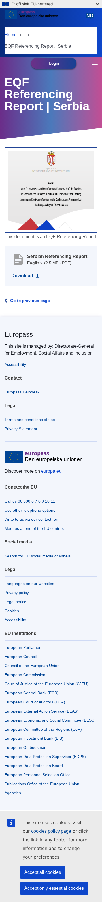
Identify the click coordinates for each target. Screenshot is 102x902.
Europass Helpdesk (22, 392)
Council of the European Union (32, 665)
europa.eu (51, 471)
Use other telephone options (30, 510)
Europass (19, 334)
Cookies (12, 611)
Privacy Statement (21, 428)
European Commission (25, 674)
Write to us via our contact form (33, 519)
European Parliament (23, 647)
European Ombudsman (25, 747)
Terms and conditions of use (30, 419)
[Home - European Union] (44, 18)
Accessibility (15, 364)
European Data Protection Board (34, 765)
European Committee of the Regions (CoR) (43, 729)
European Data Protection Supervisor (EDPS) (45, 756)
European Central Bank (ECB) (31, 693)
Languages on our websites (29, 583)
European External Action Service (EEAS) (41, 711)
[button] (51, 190)
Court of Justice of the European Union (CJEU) (46, 684)
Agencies (13, 793)
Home (11, 34)
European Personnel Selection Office (38, 774)
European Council (21, 656)
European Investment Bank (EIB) (34, 738)
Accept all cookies (42, 872)
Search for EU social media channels (38, 556)
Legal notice (15, 601)
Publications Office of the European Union (42, 784)
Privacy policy (17, 592)
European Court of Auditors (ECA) (35, 702)
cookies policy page (51, 831)
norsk (90, 18)
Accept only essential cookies (54, 888)
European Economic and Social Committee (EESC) (50, 720)
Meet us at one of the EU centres (34, 528)
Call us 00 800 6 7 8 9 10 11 (30, 501)
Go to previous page (30, 300)
